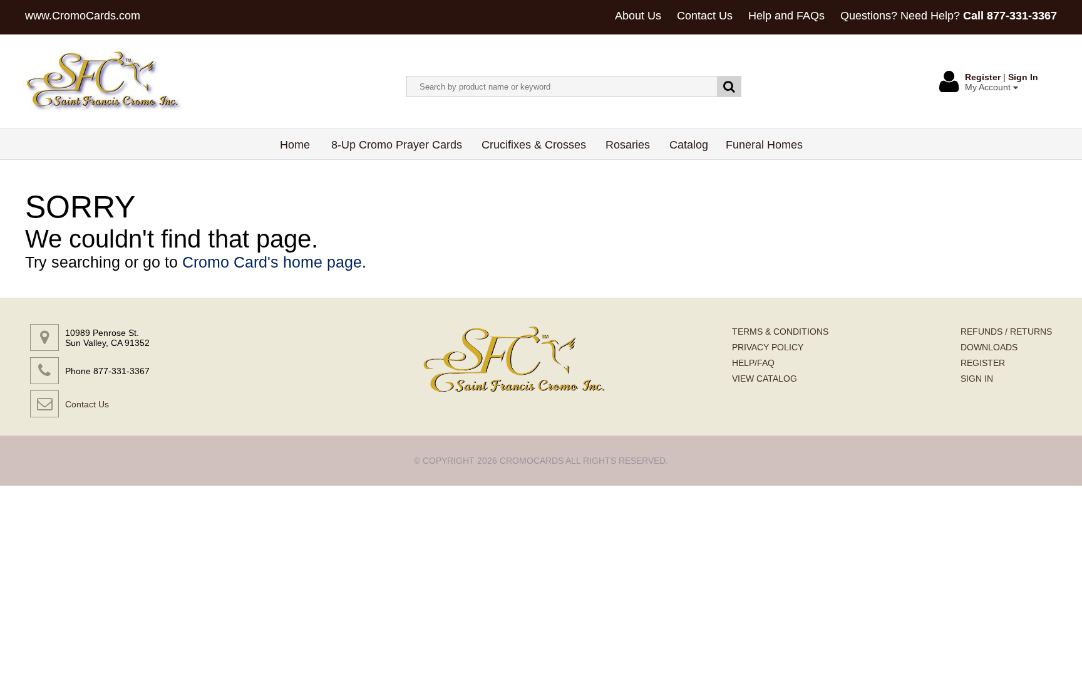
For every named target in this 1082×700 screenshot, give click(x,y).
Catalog (688, 144)
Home (295, 144)
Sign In (1023, 77)
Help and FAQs (786, 15)
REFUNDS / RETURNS (1006, 331)
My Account (989, 87)
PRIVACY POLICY (767, 347)
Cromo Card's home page (272, 262)
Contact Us (705, 15)
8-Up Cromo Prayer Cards (396, 144)
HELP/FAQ (753, 363)
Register (983, 77)
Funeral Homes (764, 144)
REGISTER (983, 363)
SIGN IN (977, 379)
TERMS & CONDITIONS (780, 331)
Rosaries (627, 144)
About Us (638, 15)
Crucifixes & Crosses (534, 144)
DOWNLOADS (989, 347)
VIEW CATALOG (764, 379)
